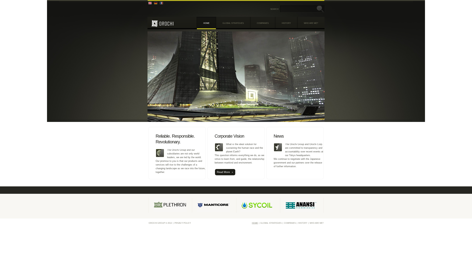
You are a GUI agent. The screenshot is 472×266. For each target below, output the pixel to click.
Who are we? (311, 23)
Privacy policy (182, 223)
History (286, 23)
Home (206, 23)
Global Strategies (233, 23)
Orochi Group (162, 23)
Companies (263, 23)
